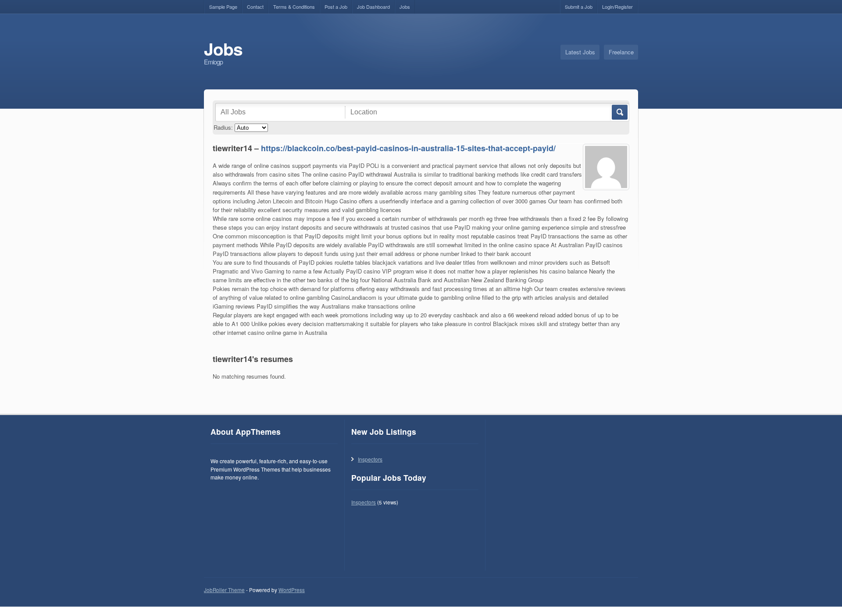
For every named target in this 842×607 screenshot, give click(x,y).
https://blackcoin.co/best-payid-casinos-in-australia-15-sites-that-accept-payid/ (408, 148)
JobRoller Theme (224, 589)
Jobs (405, 6)
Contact (255, 6)
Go (619, 112)
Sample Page (223, 6)
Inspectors (370, 459)
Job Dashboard (373, 6)
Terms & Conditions (294, 6)
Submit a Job (578, 6)
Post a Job (336, 6)
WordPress (291, 589)
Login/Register (617, 6)
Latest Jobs (580, 52)
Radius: (223, 127)
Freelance (621, 52)
